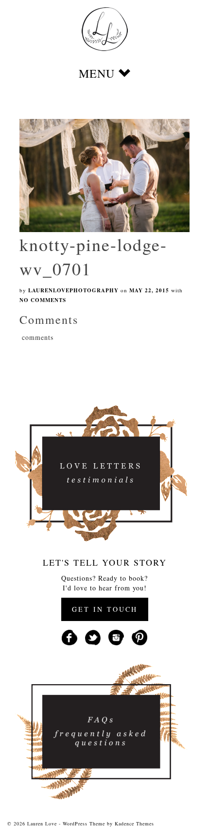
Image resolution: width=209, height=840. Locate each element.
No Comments (42, 300)
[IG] (116, 636)
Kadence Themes (134, 823)
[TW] (92, 636)
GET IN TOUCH (105, 609)
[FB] (69, 636)
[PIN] (139, 636)
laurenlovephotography (73, 290)
